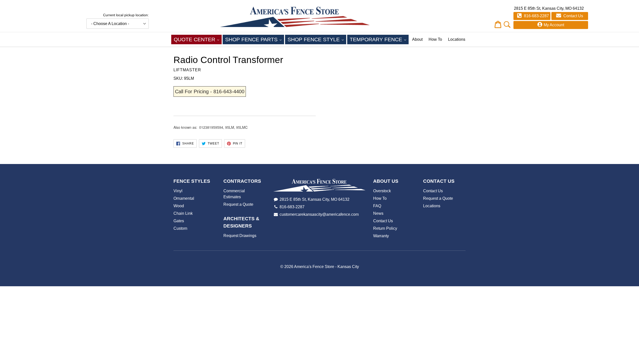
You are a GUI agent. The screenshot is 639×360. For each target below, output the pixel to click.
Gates (178, 221)
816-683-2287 (536, 16)
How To (435, 39)
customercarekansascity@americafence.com (319, 214)
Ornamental (183, 198)
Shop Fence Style (317, 39)
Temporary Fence (379, 39)
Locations (456, 39)
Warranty (381, 236)
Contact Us (572, 16)
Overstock (382, 191)
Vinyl (177, 191)
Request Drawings (239, 236)
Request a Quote (238, 204)
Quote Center (198, 39)
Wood (178, 206)
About (417, 39)
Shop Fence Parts (254, 39)
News (378, 213)
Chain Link (183, 213)
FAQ (377, 206)
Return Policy (385, 228)
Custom (180, 228)
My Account (554, 25)
